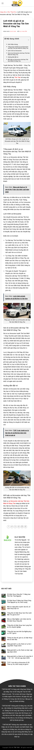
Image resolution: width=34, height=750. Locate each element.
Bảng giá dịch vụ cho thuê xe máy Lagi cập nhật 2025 (19, 651)
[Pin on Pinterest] (18, 526)
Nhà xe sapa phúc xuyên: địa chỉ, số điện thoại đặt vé (18, 607)
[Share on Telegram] (25, 526)
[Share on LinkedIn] (22, 526)
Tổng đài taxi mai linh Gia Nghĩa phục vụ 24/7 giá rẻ (19, 632)
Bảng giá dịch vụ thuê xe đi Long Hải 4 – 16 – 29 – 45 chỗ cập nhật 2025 (20, 657)
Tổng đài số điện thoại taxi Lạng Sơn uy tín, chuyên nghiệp (19, 626)
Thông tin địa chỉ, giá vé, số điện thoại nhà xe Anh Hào (19, 638)
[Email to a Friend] (15, 526)
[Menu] (2, 3)
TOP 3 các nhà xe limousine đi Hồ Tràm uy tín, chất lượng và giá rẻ (18, 663)
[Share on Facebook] (8, 526)
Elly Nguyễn (23, 31)
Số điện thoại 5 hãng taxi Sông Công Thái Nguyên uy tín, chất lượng (19, 601)
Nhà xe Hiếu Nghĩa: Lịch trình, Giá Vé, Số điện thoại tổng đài (19, 620)
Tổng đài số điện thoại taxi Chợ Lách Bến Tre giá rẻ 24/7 (19, 614)
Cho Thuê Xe (11, 12)
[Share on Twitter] (11, 526)
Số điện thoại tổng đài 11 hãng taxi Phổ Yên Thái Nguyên (18, 595)
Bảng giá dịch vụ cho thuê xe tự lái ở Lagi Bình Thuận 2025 (19, 645)
